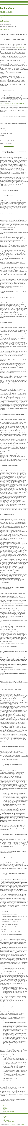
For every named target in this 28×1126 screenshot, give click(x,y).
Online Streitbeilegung (8, 1111)
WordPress (12, 1124)
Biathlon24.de (7, 8)
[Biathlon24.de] (4, 17)
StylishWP (23, 1124)
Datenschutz (4, 21)
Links (4, 1107)
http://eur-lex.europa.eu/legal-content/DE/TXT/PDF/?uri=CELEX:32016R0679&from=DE (12, 104)
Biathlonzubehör (7, 1)
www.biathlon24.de (4, 29)
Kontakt (5, 1105)
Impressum (5, 1108)
